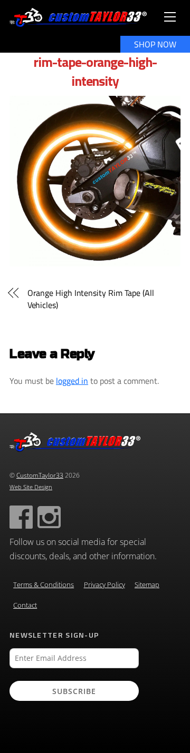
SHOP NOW (155, 44)
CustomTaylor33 (39, 475)
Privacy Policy (104, 584)
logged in (72, 380)
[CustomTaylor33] (78, 22)
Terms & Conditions (43, 584)
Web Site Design (31, 487)
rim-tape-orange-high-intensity (95, 71)
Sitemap (147, 584)
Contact (25, 605)
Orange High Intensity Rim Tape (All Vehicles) (90, 299)
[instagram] (49, 516)
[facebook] (21, 516)
